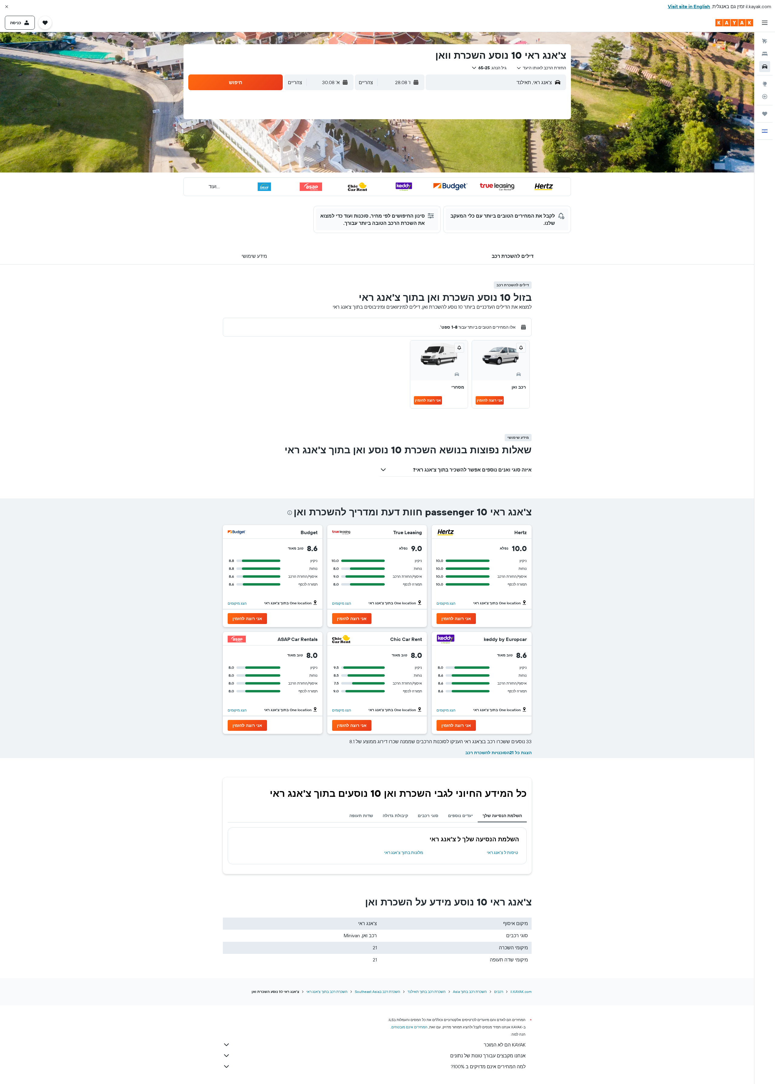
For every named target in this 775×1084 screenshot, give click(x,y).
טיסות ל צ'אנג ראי (502, 852)
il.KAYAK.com (521, 991)
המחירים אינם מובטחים (409, 1027)
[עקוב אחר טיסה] (765, 96)
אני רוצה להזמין (490, 400)
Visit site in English (689, 6)
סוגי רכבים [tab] (428, 815)
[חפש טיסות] (765, 41)
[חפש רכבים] (765, 67)
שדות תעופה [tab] (361, 815)
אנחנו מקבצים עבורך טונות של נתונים (488, 1056)
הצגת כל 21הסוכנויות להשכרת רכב (498, 752)
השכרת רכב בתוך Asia (470, 991)
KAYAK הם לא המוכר (505, 1045)
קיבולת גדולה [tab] (395, 815)
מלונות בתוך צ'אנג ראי (403, 852)
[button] (6, 6)
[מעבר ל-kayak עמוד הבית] (734, 22)
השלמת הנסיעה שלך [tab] (502, 815)
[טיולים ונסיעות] (765, 114)
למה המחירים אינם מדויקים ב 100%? (488, 1066)
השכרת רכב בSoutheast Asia (377, 991)
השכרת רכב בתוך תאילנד (426, 991)
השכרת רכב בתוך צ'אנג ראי (327, 991)
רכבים (498, 991)
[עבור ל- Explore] (765, 84)
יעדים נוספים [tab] (460, 815)
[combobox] (541, 68)
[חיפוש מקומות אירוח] (765, 54)
